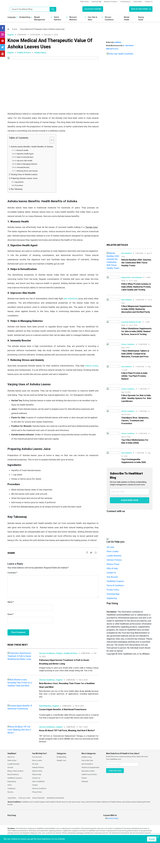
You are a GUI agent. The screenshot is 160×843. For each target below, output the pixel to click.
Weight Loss (61, 760)
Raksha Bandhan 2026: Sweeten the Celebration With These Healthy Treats (136, 263)
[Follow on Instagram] (2, 34)
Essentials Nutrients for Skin (131, 322)
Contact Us (148, 2)
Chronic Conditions (109, 18)
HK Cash (110, 547)
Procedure (19, 185)
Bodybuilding (24, 17)
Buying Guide (141, 18)
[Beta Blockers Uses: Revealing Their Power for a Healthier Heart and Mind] (21, 682)
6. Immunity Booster (22, 167)
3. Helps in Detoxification (24, 157)
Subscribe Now (129, 500)
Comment (12, 573)
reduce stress (91, 365)
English (14, 29)
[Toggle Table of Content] (51, 140)
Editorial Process (112, 49)
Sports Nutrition (87, 764)
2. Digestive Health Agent (24, 154)
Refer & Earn (84, 2)
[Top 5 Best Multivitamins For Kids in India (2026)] (113, 435)
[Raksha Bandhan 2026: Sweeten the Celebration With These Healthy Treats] (113, 260)
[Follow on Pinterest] (2, 41)
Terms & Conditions (115, 585)
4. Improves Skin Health (23, 161)
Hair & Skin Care (87, 760)
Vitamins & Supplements (90, 767)
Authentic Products (110, 2)
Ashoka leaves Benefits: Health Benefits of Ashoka (32, 147)
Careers (35, 785)
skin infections (70, 298)
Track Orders (137, 2)
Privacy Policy (113, 590)
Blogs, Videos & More (15, 771)
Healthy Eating (40, 53)
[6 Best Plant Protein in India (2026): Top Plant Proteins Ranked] (113, 368)
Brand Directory (13, 774)
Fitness (84, 778)
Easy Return (12, 798)
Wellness (85, 781)
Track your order (24, 798)
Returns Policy (113, 564)
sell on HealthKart (38, 781)
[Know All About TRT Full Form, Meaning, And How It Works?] (21, 730)
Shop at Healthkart (139, 9)
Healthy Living (87, 757)
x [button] (158, 837)
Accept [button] (152, 839)
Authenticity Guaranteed (55, 798)
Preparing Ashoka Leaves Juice (24, 178)
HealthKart (117, 42)
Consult (10, 767)
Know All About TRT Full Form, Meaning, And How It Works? (67, 730)
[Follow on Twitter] (2, 47)
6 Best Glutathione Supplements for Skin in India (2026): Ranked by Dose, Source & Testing (136, 331)
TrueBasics (12, 788)
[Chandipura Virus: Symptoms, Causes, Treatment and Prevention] (113, 413)
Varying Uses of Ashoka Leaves (24, 174)
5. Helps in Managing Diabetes (26, 164)
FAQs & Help (112, 568)
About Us (11, 757)
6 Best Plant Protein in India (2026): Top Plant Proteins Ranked (134, 376)
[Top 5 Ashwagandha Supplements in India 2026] (113, 454)
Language (12, 17)
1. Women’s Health (21, 150)
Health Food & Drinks (89, 774)
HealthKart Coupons (115, 581)
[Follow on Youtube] (2, 54)
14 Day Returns (125, 2)
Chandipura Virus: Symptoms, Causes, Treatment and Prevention (135, 420)
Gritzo (10, 785)
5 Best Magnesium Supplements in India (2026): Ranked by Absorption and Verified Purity (136, 309)
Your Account (112, 577)
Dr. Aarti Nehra (128, 45)
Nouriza (10, 792)
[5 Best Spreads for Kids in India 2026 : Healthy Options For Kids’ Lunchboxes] (113, 390)
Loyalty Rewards (114, 555)
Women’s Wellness (73, 18)
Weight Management (39, 18)
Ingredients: (19, 182)
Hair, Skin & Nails (92, 18)
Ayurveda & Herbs (88, 771)
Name (11, 602)
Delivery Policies (114, 560)
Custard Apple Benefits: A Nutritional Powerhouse (62, 709)
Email (11, 614)
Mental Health (126, 18)
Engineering (112, 598)
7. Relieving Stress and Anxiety (26, 171)
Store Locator (112, 551)
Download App (96, 2)
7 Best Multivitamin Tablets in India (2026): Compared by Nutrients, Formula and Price (135, 354)
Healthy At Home (24, 53)
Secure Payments (38, 798)
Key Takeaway (16, 189)
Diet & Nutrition (57, 18)
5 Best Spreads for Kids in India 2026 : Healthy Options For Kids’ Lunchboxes (136, 398)
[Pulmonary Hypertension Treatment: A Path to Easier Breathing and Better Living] (21, 656)
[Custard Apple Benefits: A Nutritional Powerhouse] (21, 707)
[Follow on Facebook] (2, 28)
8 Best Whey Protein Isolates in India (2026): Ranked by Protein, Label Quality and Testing (136, 287)
